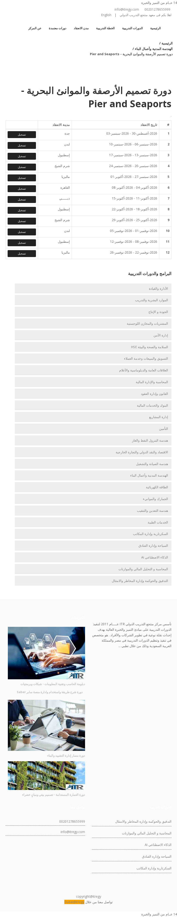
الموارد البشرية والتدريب (151, 300)
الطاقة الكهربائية (157, 487)
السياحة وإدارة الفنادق (153, 545)
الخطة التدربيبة (105, 28)
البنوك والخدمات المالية (152, 405)
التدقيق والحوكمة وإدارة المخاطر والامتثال (140, 581)
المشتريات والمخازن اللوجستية (147, 323)
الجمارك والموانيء (155, 499)
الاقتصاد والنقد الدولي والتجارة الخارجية (142, 452)
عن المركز (34, 28)
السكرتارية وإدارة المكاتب (150, 534)
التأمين (163, 428)
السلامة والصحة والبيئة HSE (149, 347)
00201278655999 (157, 9)
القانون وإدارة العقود (154, 393)
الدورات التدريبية (132, 28)
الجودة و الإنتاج (158, 312)
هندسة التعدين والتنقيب (152, 510)
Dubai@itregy (74, 902)
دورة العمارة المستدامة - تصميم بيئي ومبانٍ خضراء (53, 795)
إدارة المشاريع (158, 417)
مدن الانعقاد (81, 28)
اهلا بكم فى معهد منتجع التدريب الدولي (145, 15)
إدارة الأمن (160, 335)
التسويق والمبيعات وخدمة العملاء (146, 358)
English (106, 15)
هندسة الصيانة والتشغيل (152, 464)
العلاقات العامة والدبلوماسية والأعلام (143, 370)
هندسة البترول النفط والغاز (150, 440)
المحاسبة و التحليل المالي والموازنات (143, 569)
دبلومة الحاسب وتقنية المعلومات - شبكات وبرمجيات (53, 684)
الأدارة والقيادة (158, 288)
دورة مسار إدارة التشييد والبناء (66, 755)
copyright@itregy (88, 896)
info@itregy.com (127, 9)
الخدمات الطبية (158, 522)
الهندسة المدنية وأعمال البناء (149, 475)
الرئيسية (155, 28)
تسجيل (22, 134)
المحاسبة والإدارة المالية (152, 382)
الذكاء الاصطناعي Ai (154, 557)
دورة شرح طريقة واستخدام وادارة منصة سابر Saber (50, 692)
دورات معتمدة (57, 28)
